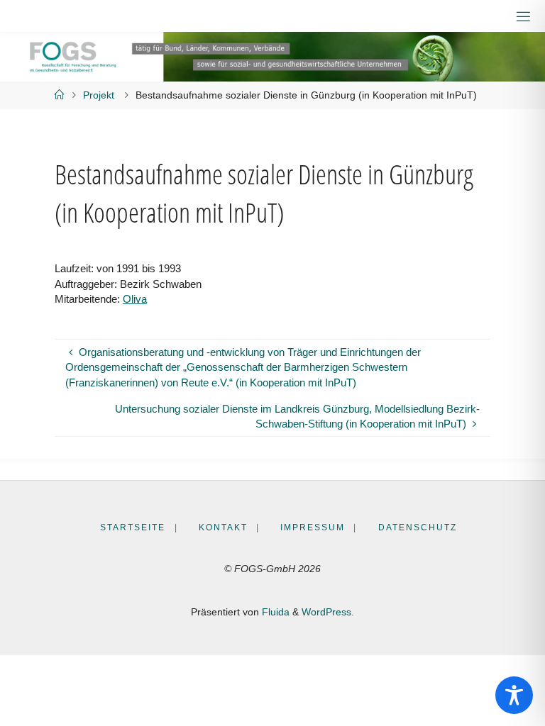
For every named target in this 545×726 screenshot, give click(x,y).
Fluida (274, 612)
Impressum (312, 527)
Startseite (132, 527)
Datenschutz (417, 527)
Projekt (98, 95)
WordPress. (328, 612)
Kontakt (223, 527)
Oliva (135, 299)
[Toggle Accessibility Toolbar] (514, 695)
